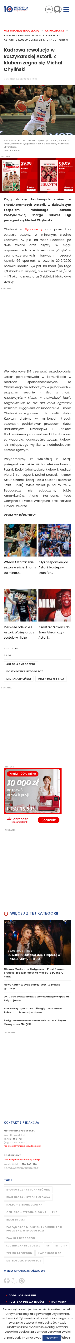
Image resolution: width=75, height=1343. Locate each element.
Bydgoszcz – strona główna (28, 1189)
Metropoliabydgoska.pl (21, 30)
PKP (54, 1212)
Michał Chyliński (18, 678)
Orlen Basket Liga (51, 678)
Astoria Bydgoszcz (21, 664)
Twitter (14, 1281)
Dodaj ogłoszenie (22, 1295)
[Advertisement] (37, 327)
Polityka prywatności (26, 1302)
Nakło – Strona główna (24, 1204)
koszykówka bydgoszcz (24, 671)
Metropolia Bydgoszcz (23, 1260)
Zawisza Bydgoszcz (21, 1238)
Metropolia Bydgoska (16, 9)
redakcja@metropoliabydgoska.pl (22, 1145)
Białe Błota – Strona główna (28, 1197)
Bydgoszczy (33, 229)
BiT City (61, 1245)
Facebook (7, 1281)
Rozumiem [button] (51, 1338)
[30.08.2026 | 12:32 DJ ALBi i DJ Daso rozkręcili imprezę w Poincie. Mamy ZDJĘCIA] (37, 942)
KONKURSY (59, 1302)
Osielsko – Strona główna (26, 1212)
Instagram (22, 1281)
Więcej (66, 1338)
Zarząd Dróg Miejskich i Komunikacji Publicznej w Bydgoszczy (34, 1229)
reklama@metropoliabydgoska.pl (22, 1159)
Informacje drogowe (49, 9)
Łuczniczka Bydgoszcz (23, 1245)
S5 (48, 1245)
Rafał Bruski (15, 1219)
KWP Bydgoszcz (49, 1253)
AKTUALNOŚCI (54, 30)
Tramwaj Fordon (19, 1253)
